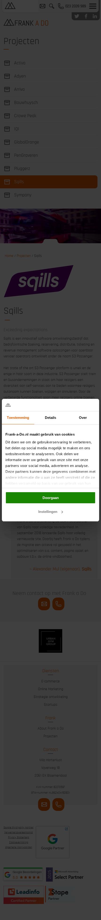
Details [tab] (50, 418)
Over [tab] (83, 418)
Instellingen (47, 512)
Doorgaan (51, 498)
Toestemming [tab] (18, 418)
